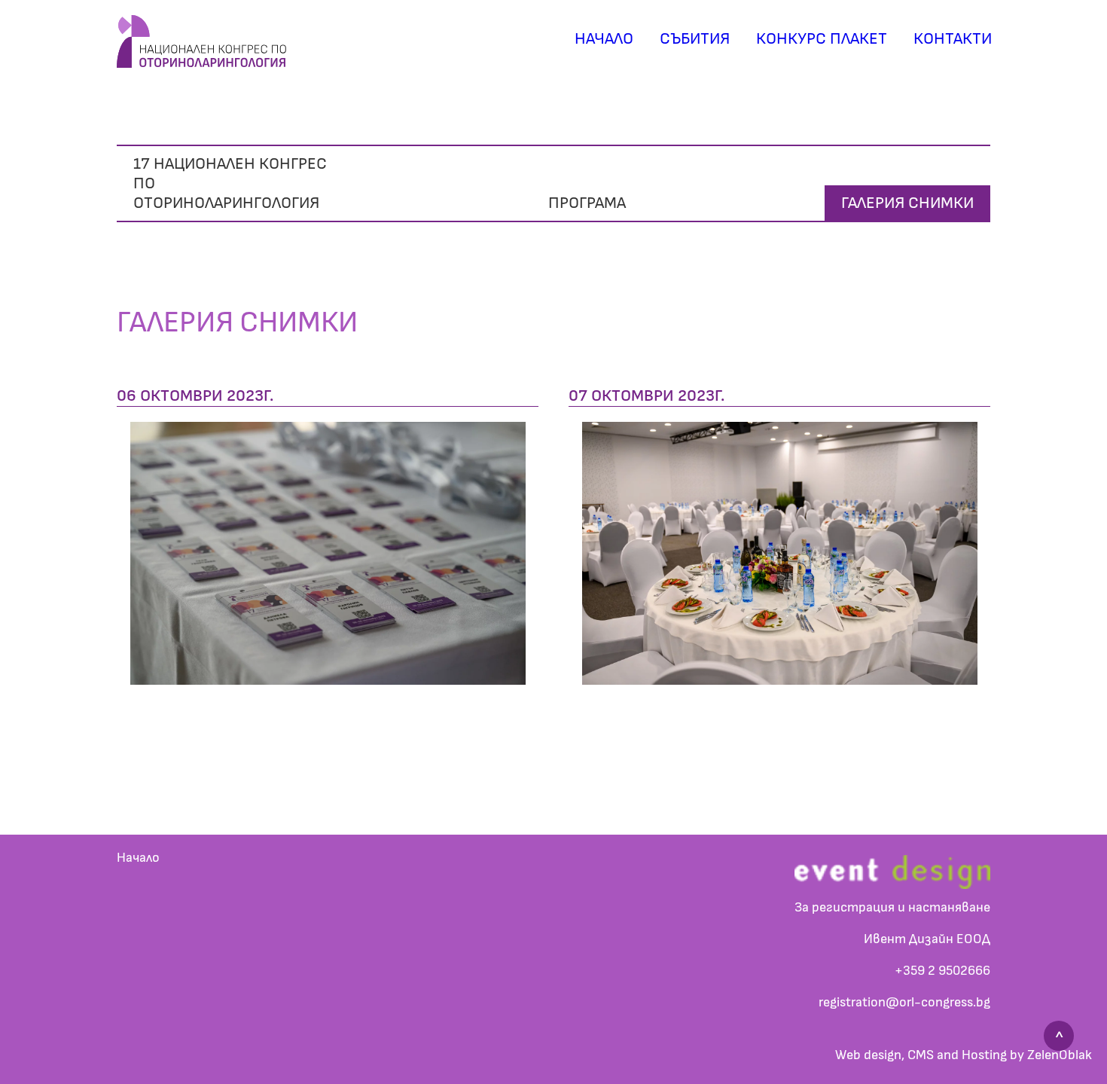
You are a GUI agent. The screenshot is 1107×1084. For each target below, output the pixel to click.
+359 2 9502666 (942, 971)
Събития (695, 38)
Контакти (952, 38)
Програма (587, 202)
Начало (604, 38)
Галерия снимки (907, 202)
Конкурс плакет (821, 38)
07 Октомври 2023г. (646, 395)
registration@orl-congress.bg (904, 1002)
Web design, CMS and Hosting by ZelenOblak (963, 1055)
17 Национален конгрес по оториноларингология (230, 183)
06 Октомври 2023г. (195, 395)
